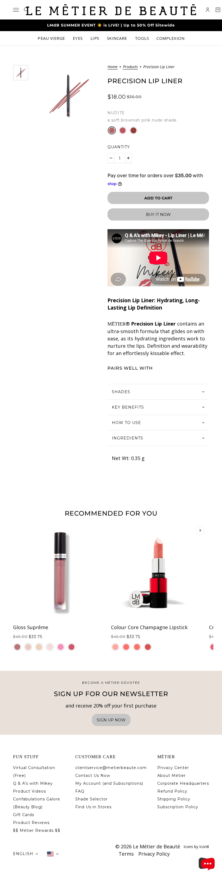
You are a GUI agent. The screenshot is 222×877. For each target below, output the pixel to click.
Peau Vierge (51, 38)
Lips (94, 38)
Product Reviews (31, 822)
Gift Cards (23, 814)
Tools (142, 38)
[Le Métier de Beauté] (111, 9)
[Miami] (115, 647)
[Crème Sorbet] (71, 647)
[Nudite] (112, 130)
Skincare (117, 38)
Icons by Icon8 (196, 846)
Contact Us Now (92, 775)
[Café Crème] (17, 647)
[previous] (22, 530)
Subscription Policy (177, 806)
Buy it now (158, 214)
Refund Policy (172, 791)
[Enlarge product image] (68, 96)
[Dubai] (60, 647)
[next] (200, 530)
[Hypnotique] (133, 130)
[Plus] (128, 158)
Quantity (118, 146)
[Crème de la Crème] (39, 647)
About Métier (171, 775)
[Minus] (111, 158)
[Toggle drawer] (16, 10)
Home (112, 67)
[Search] (26, 10)
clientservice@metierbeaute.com (111, 767)
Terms (126, 853)
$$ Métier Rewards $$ (36, 830)
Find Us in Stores (93, 806)
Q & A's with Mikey (33, 783)
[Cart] (218, 10)
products (130, 67)
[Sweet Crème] (50, 647)
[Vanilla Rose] (28, 647)
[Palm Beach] (148, 647)
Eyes (78, 38)
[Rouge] (122, 130)
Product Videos (29, 791)
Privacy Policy (154, 853)
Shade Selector (91, 799)
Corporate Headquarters (183, 783)
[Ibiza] (126, 647)
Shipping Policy (173, 799)
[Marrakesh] (137, 647)
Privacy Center (173, 767)
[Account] (208, 10)
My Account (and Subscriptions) (109, 783)
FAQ (79, 791)
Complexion (170, 38)
